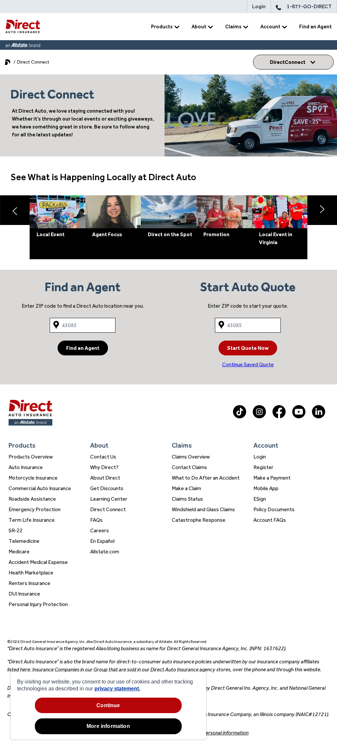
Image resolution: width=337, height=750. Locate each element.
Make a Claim (186, 488)
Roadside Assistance (32, 499)
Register (263, 467)
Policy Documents (274, 509)
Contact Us (103, 457)
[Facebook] (279, 416)
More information (108, 726)
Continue (108, 705)
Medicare (19, 551)
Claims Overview (191, 457)
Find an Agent (315, 26)
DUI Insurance (24, 594)
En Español (102, 541)
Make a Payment (272, 478)
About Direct (105, 478)
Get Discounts (106, 488)
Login (259, 6)
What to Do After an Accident (206, 478)
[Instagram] (259, 416)
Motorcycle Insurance (33, 478)
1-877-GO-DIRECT (309, 6)
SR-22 (16, 530)
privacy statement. (117, 688)
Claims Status (187, 499)
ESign (259, 499)
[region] (108, 705)
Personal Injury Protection (38, 604)
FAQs (96, 520)
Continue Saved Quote (248, 364)
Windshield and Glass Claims (203, 509)
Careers (99, 530)
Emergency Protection (35, 509)
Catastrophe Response (198, 520)
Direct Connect (108, 509)
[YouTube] (298, 416)
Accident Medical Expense (38, 562)
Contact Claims (189, 467)
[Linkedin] (318, 416)
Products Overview (31, 457)
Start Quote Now (248, 348)
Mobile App (265, 488)
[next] (322, 210)
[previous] (15, 210)
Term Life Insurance (32, 520)
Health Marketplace (31, 572)
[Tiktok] (239, 416)
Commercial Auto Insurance (40, 488)
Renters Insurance (29, 583)
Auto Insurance (26, 467)
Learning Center (108, 499)
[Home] (22, 26)
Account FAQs (269, 520)
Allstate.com (104, 551)
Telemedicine (24, 541)
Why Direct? (104, 467)
